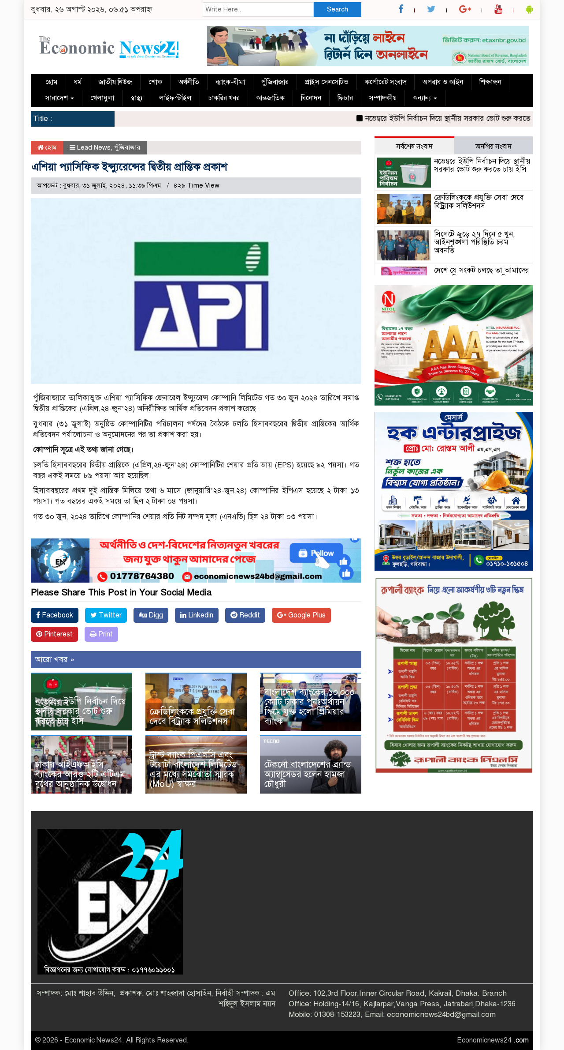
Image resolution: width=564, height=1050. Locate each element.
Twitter (109, 615)
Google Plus (306, 615)
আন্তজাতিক (270, 98)
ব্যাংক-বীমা (230, 82)
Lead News (94, 147)
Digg (155, 615)
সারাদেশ (57, 98)
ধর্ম (78, 82)
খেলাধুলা (102, 98)
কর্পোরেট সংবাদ (385, 82)
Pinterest (57, 634)
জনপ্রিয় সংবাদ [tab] (493, 146)
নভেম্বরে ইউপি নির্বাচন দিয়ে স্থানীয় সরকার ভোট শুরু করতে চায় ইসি (435, 118)
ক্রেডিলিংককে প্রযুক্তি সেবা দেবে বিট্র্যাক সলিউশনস (192, 716)
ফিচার (345, 98)
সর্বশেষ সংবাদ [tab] (414, 146)
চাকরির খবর (224, 98)
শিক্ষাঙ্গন (490, 82)
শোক (155, 82)
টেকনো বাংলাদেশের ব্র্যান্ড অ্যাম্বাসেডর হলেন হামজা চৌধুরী (307, 774)
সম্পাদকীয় (383, 98)
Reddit (248, 615)
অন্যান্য (423, 98)
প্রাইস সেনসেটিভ (327, 82)
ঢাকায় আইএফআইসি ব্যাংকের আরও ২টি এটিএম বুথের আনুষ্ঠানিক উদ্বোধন (80, 774)
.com (521, 1040)
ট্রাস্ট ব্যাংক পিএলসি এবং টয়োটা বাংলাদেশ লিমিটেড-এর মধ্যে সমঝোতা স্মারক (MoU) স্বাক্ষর (195, 769)
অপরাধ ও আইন (443, 82)
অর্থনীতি (188, 82)
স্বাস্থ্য (136, 98)
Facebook (56, 615)
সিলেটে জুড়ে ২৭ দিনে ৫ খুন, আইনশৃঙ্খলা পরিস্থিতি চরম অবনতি (474, 242)
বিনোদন (311, 98)
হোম (51, 82)
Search (337, 9)
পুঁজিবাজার (275, 82)
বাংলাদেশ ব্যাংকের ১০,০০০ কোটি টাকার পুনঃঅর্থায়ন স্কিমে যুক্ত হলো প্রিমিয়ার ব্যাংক (309, 707)
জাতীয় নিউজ (115, 82)
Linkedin (199, 615)
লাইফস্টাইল (175, 98)
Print (104, 634)
